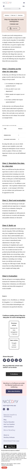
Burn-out (13, 15)
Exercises (20, 15)
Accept (4, 467)
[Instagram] (8, 409)
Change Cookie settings (7, 464)
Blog (5, 419)
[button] (24, 2)
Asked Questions (9, 426)
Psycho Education (9, 422)
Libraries (7, 15)
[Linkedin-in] (4, 409)
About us (6, 435)
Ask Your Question (9, 424)
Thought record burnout (13, 345)
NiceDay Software (9, 437)
